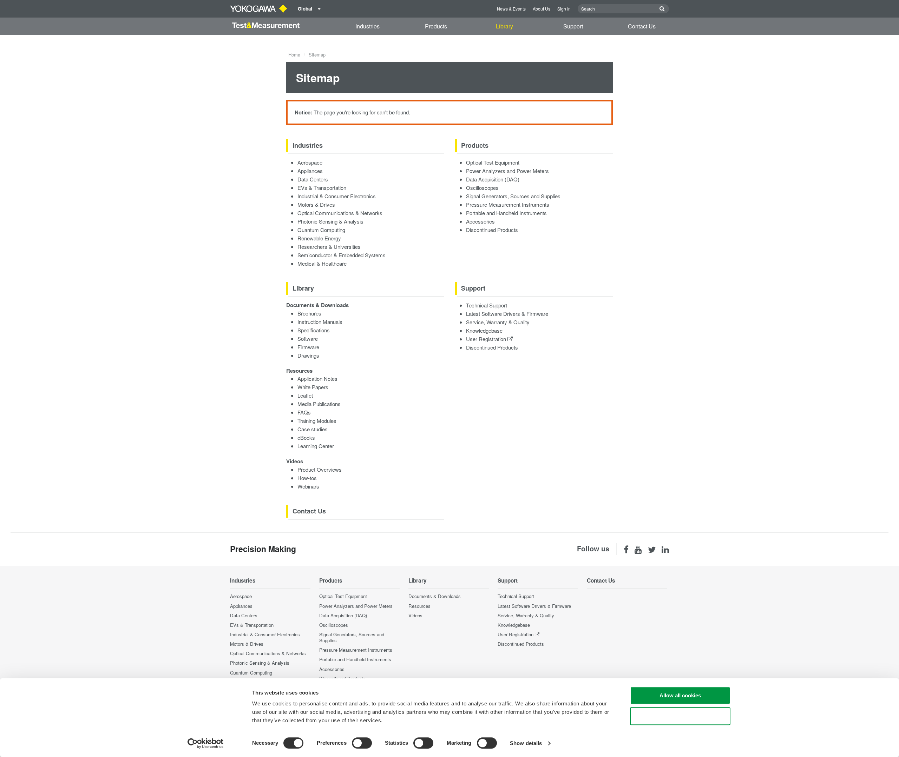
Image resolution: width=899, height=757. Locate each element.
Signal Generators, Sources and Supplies (513, 196)
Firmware (308, 347)
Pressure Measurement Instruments (507, 204)
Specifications (313, 330)
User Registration (486, 339)
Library (504, 26)
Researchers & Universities (329, 246)
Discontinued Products (492, 229)
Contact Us (642, 26)
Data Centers (312, 179)
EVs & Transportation (321, 187)
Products (436, 26)
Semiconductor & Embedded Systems (341, 255)
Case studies (312, 429)
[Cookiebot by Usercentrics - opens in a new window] (205, 743)
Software (307, 338)
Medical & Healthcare (322, 263)
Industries (367, 26)
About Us (541, 9)
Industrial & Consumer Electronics (336, 196)
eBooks (306, 437)
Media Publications (319, 403)
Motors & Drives (316, 204)
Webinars (308, 486)
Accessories (480, 221)
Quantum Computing (321, 229)
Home (294, 54)
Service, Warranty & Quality (498, 322)
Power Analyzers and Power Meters (507, 170)
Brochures (309, 313)
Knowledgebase (484, 330)
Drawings (308, 355)
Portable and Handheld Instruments (506, 213)
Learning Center (315, 446)
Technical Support (486, 305)
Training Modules (316, 420)
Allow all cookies (680, 695)
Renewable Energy (319, 238)
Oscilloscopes (482, 187)
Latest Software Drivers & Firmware (507, 313)
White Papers (312, 387)
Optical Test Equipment (492, 162)
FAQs (304, 412)
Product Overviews (319, 469)
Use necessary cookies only (680, 716)
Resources (299, 370)
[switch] (362, 743)
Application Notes (317, 378)
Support (573, 26)
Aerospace (309, 162)
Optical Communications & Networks (339, 213)
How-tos (307, 478)
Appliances (310, 170)
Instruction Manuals (319, 321)
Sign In (564, 9)
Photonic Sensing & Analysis (330, 221)
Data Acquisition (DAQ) (492, 179)
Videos (294, 461)
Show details (526, 743)
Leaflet (305, 395)
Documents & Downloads (317, 305)
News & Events (511, 9)
